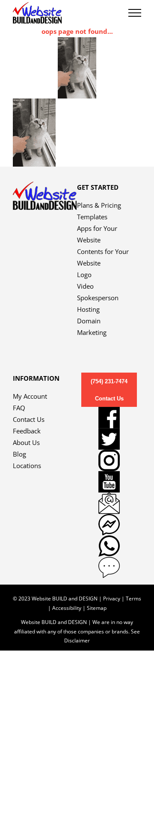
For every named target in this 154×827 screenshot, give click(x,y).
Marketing (92, 332)
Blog (19, 454)
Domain (89, 320)
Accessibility (66, 608)
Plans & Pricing (99, 205)
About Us (26, 442)
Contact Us (28, 419)
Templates (92, 216)
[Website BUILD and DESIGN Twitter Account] (109, 439)
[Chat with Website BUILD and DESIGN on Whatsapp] (109, 546)
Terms (133, 598)
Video (85, 286)
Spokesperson (97, 297)
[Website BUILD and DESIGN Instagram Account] (109, 460)
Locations (27, 465)
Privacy (111, 598)
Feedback (27, 431)
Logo (84, 274)
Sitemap (97, 608)
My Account (30, 396)
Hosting (88, 309)
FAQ (19, 407)
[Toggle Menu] (134, 13)
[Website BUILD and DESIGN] (45, 187)
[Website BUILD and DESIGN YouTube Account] (109, 482)
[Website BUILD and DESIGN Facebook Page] (109, 417)
